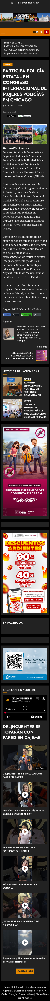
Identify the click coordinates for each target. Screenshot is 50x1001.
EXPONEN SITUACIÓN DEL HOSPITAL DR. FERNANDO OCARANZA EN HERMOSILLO (33, 390)
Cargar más (25, 971)
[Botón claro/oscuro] (35, 32)
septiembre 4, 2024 (13, 106)
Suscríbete (46, 32)
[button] (3, 32)
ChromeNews (42, 994)
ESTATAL (7, 64)
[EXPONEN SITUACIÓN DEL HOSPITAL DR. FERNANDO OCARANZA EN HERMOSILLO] (12, 386)
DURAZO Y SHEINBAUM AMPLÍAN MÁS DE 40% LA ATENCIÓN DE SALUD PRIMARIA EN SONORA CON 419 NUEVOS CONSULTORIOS (35, 415)
